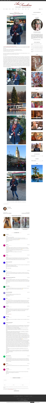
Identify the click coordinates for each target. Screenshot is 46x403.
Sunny (29, 46)
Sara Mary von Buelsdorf (9, 322)
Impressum (2, 0)
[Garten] (37, 79)
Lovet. (32, 47)
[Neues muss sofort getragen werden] (8, 222)
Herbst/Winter (15, 12)
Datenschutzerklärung (10, 389)
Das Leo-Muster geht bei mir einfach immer (38, 47)
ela (6, 270)
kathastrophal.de (25, 400)
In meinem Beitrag (9, 46)
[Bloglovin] (40, 9)
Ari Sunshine (14, 14)
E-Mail (9, 0)
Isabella (7, 363)
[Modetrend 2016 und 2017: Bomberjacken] (16, 222)
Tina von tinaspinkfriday (9, 292)
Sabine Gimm (7, 316)
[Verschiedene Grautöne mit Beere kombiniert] (25, 222)
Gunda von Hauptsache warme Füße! (10, 277)
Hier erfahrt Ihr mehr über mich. (36, 39)
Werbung (7, 0)
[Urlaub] (37, 173)
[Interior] (37, 63)
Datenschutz (5, 0)
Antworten (28, 234)
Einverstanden (32, 402)
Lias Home (7, 234)
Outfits (18, 12)
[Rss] (41, 9)
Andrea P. (7, 244)
